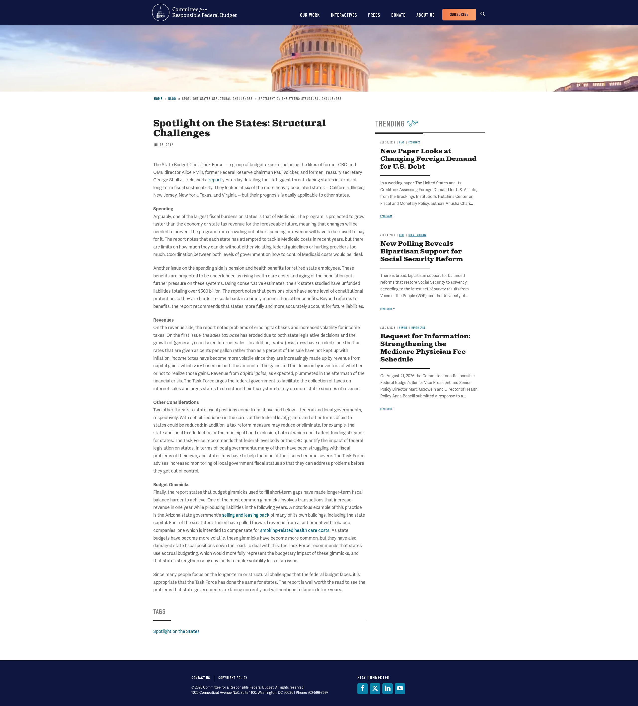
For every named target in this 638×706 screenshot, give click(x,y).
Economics (414, 142)
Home (158, 99)
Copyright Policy (232, 678)
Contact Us (200, 678)
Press (374, 15)
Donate (398, 15)
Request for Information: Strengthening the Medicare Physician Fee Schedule (425, 348)
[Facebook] (362, 688)
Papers (403, 327)
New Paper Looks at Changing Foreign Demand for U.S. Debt (428, 159)
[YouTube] (400, 688)
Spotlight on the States (176, 631)
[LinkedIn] (387, 688)
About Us (425, 15)
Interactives (344, 15)
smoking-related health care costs (294, 530)
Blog (172, 99)
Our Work (310, 15)
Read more (386, 216)
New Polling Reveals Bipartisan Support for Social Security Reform (421, 251)
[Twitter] (375, 688)
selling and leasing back (245, 515)
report (215, 180)
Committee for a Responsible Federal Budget (194, 12)
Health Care (418, 327)
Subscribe (459, 14)
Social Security (417, 235)
